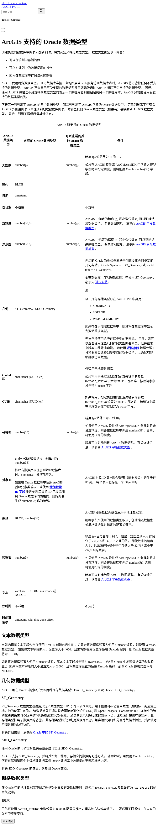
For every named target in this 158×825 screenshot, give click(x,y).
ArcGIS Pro (9, 6)
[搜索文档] (41, 11)
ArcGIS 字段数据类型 (115, 447)
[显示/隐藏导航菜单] (18, 7)
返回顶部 (8, 821)
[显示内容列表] (3, 31)
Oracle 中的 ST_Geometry (49, 732)
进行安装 (101, 282)
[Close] (3, 28)
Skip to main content (14, 3)
